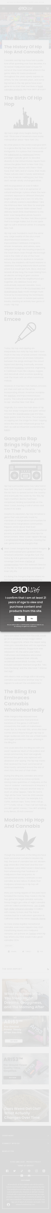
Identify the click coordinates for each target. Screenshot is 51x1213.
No (32, 618)
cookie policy (33, 626)
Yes (19, 618)
